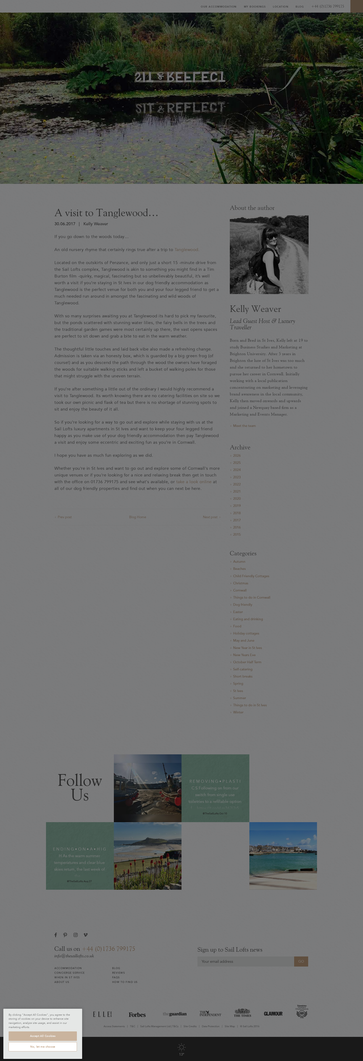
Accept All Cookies (43, 1036)
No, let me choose (42, 1046)
